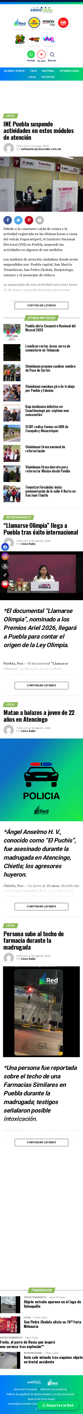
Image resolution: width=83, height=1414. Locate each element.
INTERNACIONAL (69, 71)
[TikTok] (5, 575)
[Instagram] (5, 556)
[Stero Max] (34, 39)
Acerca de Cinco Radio (41, 1399)
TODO (33, 71)
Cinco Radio (28, 543)
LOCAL (32, 77)
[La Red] (19, 23)
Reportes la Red (59, 1405)
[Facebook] (5, 547)
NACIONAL (48, 71)
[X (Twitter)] (5, 565)
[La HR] (63, 23)
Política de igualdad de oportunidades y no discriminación (40, 1394)
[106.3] (48, 39)
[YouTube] (5, 584)
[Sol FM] (19, 39)
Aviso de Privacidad (25, 1389)
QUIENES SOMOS (14, 71)
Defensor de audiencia (53, 1389)
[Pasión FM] (48, 23)
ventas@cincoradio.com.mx (25, 1403)
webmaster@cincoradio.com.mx (41, 149)
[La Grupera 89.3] (34, 23)
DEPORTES (48, 77)
